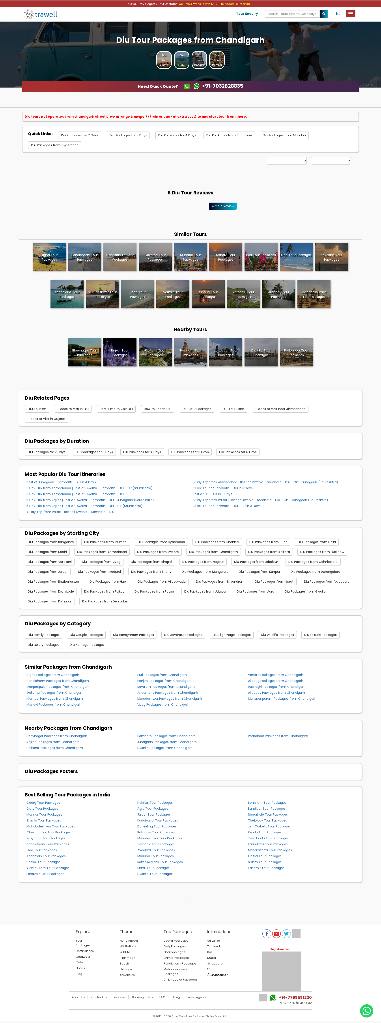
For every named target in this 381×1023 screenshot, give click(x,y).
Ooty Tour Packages (42, 808)
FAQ (162, 997)
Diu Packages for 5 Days (190, 452)
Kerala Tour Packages (265, 832)
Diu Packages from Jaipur (47, 571)
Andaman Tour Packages (46, 856)
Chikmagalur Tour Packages (48, 832)
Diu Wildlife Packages (277, 635)
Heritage (126, 969)
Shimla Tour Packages (43, 820)
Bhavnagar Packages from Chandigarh (56, 736)
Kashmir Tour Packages (266, 868)
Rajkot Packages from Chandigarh (53, 742)
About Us (78, 997)
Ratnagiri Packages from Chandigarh (276, 686)
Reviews (120, 997)
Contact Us (99, 997)
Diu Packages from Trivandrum (220, 581)
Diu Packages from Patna (154, 591)
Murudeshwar (102, 294)
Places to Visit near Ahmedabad (281, 409)
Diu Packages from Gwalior (306, 591)
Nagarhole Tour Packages (268, 814)
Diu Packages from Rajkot (104, 591)
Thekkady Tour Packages (267, 820)
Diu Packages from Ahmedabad (102, 552)
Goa (296, 255)
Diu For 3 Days (182, 60)
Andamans (66, 294)
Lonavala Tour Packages (45, 874)
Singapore (215, 963)
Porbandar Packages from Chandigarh (278, 736)
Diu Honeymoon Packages (133, 635)
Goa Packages (174, 952)
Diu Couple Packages (86, 635)
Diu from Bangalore (199, 60)
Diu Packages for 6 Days (238, 452)
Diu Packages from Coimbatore (313, 562)
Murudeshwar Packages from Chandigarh (169, 698)
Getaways (83, 957)
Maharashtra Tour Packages (270, 850)
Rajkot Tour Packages (120, 352)
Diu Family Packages (44, 635)
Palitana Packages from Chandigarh (54, 748)
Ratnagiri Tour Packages (156, 832)
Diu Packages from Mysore (158, 552)
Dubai (211, 958)
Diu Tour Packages (197, 409)
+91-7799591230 (295, 997)
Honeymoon (129, 941)
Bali (209, 952)
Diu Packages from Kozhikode (51, 591)
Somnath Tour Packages (190, 352)
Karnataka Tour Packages (268, 844)
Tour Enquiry (247, 13)
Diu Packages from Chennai (217, 542)
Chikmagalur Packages (181, 979)
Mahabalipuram (314, 294)
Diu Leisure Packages (320, 635)
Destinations (85, 951)
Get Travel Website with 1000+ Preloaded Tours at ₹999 (216, 4)
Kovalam (331, 257)
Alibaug (208, 294)
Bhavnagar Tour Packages (84, 352)
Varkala (173, 294)
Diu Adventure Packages (183, 635)
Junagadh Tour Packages (225, 352)
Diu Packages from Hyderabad (54, 145)
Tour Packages (83, 943)
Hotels (80, 968)
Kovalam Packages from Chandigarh (166, 686)
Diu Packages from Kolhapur (50, 601)
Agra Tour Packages (152, 808)
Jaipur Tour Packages (154, 814)
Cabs (80, 962)
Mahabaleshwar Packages (175, 971)
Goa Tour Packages (41, 850)
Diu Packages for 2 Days (79, 135)
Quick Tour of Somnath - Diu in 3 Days (223, 488)
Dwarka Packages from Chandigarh (164, 748)
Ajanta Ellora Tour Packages (47, 868)
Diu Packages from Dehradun (105, 601)
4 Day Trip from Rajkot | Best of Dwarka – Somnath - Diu (70, 512)
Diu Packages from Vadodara (327, 581)
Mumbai (190, 257)
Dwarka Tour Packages (261, 352)
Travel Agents (196, 997)
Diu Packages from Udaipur (205, 591)
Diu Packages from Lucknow (322, 552)
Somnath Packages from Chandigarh (166, 736)
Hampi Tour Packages (43, 862)
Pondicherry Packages (180, 963)
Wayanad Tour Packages (45, 838)
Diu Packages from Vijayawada (162, 581)
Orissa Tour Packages (265, 856)
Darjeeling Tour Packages (157, 826)
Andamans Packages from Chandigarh (167, 692)
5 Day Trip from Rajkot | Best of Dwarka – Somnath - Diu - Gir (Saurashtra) (84, 506)
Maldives (213, 969)
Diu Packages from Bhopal (151, 562)
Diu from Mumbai (217, 60)
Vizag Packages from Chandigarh (163, 704)
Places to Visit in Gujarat (46, 419)
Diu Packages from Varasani (50, 562)
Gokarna (155, 257)
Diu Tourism (37, 409)
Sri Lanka (213, 941)
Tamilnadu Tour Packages (268, 838)
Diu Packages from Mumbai (284, 135)
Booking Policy (142, 997)
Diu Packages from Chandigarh (213, 552)
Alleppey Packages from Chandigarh (276, 692)
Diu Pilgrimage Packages (232, 635)
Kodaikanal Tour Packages (157, 820)
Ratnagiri (243, 294)
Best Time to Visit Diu (116, 409)
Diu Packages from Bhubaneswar (53, 581)
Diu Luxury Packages (43, 644)
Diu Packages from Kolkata (269, 552)
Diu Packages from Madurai (99, 571)
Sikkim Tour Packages (265, 862)
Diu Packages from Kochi (47, 552)
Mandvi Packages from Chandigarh (53, 704)
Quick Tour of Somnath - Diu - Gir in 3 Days (226, 506)
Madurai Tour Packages (155, 856)
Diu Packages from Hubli (108, 581)
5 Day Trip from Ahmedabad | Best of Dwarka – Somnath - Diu (75, 494)
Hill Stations (128, 946)
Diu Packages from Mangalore (205, 571)
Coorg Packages (176, 941)
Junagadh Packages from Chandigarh (167, 742)
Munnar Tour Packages (44, 814)
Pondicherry (84, 257)
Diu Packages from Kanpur (259, 571)
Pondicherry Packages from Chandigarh (57, 681)
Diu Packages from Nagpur (203, 562)
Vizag (137, 294)
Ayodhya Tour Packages (156, 850)
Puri (261, 255)
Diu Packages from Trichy (151, 571)
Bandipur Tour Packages (267, 808)
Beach (124, 963)
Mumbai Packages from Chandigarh (54, 698)
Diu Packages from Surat (274, 581)
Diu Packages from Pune (268, 542)
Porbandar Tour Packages (296, 352)
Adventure (127, 975)
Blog (79, 974)
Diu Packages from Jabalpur (256, 562)
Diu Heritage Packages (87, 644)
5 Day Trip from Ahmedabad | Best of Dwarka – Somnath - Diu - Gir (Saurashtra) (89, 488)
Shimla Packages (176, 958)
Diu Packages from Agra (255, 591)
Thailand (213, 946)
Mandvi (225, 257)
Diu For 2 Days (164, 60)
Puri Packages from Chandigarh (162, 675)
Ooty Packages (175, 946)
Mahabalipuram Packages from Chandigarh (282, 698)
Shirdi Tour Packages (153, 868)
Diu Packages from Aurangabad (315, 571)
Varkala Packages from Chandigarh (275, 675)
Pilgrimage (128, 958)
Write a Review (222, 206)
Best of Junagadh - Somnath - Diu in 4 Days (61, 482)
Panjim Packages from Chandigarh (164, 681)
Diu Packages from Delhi (317, 542)
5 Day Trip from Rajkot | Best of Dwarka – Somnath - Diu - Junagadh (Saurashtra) (90, 500)
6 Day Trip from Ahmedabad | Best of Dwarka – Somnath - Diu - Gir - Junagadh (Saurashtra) (265, 482)
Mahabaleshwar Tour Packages (50, 826)
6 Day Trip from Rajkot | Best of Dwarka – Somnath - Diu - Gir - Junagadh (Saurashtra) (260, 500)
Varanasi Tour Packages (156, 844)
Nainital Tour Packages (155, 802)
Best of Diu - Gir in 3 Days (212, 494)
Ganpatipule (120, 257)
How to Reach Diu (157, 409)
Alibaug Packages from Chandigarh (275, 681)
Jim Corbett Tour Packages (269, 826)
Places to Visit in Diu (73, 409)
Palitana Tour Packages (155, 352)
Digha (49, 257)
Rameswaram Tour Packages (160, 862)
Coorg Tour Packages (43, 802)
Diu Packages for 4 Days (177, 135)
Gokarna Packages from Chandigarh (54, 692)
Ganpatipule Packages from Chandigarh (58, 686)
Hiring (176, 997)
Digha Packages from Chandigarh (52, 675)
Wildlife (125, 952)
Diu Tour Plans (234, 409)
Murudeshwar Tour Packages (159, 838)
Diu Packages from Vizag (101, 562)
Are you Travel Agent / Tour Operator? (153, 4)
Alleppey (278, 294)
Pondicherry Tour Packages (47, 844)
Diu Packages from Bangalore (229, 135)
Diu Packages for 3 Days (128, 135)
